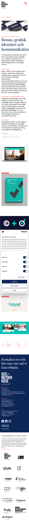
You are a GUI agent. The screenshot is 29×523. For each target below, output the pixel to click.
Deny (14, 290)
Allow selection (15, 286)
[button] (11, 204)
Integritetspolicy (5, 428)
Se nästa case (19, 344)
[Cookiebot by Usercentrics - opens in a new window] (20, 232)
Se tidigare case (9, 344)
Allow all (14, 281)
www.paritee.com (5, 449)
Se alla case (7, 17)
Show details (21, 277)
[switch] (25, 262)
